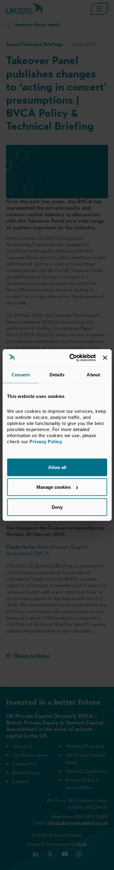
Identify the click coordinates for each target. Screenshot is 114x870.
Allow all (57, 467)
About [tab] (93, 374)
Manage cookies (53, 487)
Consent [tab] (21, 374)
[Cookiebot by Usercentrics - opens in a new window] (71, 358)
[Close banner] (105, 357)
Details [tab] (57, 374)
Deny (57, 506)
